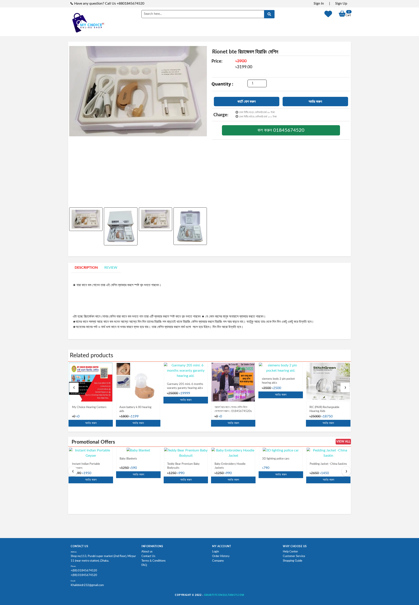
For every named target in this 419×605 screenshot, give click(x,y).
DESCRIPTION (86, 267)
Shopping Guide (292, 560)
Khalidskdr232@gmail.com (87, 585)
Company (218, 560)
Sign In (319, 3)
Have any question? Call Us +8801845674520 (109, 3)
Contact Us (148, 556)
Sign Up (341, 3)
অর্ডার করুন (315, 101)
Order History (221, 556)
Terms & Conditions (153, 560)
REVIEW (110, 267)
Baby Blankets (128, 458)
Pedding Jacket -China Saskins (328, 464)
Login (215, 551)
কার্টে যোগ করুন (246, 101)
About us (147, 551)
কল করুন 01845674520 (281, 130)
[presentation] (74, 387)
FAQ (144, 565)
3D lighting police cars (275, 458)
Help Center (290, 551)
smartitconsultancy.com (224, 595)
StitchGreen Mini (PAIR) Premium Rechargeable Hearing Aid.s (324, 411)
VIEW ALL (343, 441)
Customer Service (294, 556)
